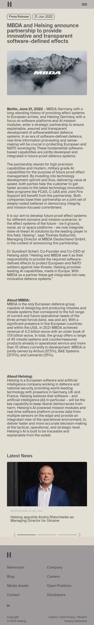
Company (54, 567)
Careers (53, 577)
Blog (10, 577)
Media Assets (18, 586)
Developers (56, 595)
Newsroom (15, 567)
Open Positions (59, 586)
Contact (13, 595)
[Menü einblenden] (84, 4)
